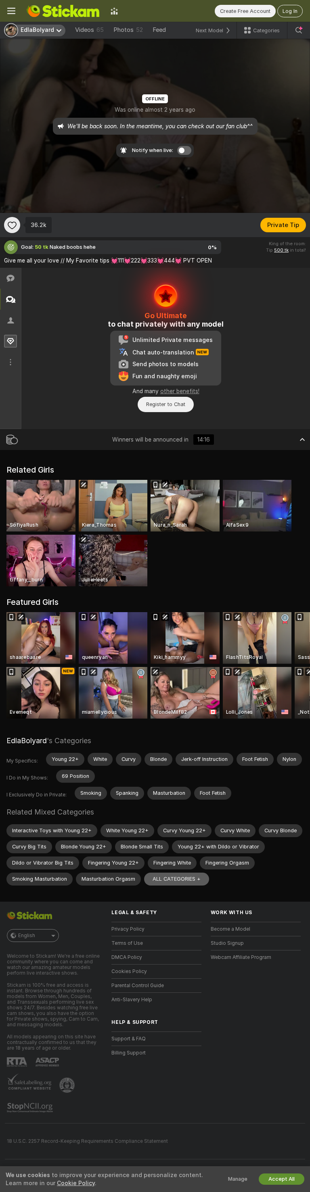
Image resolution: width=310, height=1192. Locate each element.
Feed (159, 29)
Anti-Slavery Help (131, 999)
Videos (89, 29)
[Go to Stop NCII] (30, 1108)
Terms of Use (127, 943)
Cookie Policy (76, 1183)
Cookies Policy (129, 971)
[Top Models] (114, 11)
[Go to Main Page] (63, 11)
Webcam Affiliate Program (241, 957)
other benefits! (179, 391)
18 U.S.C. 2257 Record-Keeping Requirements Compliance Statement (87, 1141)
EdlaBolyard (26, 740)
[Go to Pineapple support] (67, 1085)
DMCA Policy (126, 957)
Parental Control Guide (137, 985)
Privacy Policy (128, 929)
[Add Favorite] (12, 225)
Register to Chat (165, 404)
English (26, 935)
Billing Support (128, 1053)
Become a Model (230, 929)
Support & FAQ (128, 1039)
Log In (290, 11)
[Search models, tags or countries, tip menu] (298, 30)
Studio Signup (227, 943)
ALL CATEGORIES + (177, 879)
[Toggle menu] (11, 11)
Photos (128, 29)
